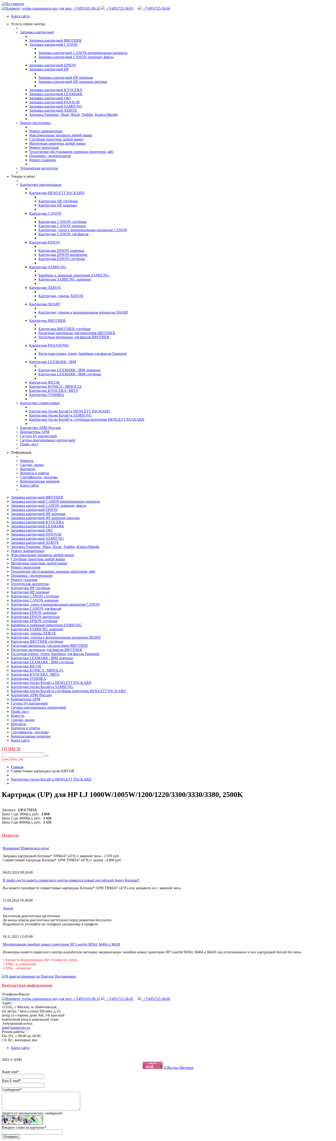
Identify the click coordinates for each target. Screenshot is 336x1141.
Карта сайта (20, 16)
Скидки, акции (32, 465)
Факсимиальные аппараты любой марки (60, 135)
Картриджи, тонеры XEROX (60, 296)
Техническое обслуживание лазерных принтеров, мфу (71, 152)
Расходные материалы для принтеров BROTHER (76, 333)
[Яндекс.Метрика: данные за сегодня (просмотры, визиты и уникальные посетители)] (178, 1068)
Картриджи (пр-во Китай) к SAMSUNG (60, 415)
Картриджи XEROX (45, 288)
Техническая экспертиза (39, 168)
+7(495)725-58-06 (155, 8)
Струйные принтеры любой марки (56, 139)
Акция (8, 908)
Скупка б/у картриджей (38, 436)
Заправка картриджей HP (49, 69)
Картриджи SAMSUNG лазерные (64, 279)
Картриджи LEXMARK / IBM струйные (69, 374)
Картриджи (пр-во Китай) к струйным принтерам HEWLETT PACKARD (86, 419)
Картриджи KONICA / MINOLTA (55, 386)
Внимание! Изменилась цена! (26, 848)
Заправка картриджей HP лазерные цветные (72, 82)
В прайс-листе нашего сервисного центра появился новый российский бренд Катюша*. (71, 880)
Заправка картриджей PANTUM (54, 102)
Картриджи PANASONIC (49, 345)
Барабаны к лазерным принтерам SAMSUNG (73, 275)
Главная (17, 767)
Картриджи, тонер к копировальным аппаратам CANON (82, 230)
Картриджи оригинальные (40, 185)
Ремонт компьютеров (45, 131)
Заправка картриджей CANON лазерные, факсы (76, 57)
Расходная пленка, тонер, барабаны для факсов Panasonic (82, 353)
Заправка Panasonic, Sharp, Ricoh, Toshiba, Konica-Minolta (73, 115)
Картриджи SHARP (44, 304)
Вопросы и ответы (34, 473)
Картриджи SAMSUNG (47, 267)
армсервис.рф (12, 759)
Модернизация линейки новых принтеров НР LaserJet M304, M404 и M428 (61, 944)
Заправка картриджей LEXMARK (56, 94)
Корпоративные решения (39, 481)
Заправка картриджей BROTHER (55, 40)
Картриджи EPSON (44, 242)
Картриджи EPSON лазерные (61, 250)
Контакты (27, 469)
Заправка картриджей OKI (50, 98)
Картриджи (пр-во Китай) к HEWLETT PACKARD (69, 411)
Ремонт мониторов (44, 147)
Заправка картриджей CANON (53, 44)
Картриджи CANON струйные (62, 222)
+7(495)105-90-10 (86, 8)
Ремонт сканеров (42, 160)
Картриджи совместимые (40, 403)
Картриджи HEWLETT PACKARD (56, 193)
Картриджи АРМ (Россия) (40, 428)
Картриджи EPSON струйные (61, 259)
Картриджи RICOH (44, 382)
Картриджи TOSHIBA (46, 395)
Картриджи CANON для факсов (63, 234)
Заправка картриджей (37, 32)
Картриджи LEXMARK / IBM (52, 362)
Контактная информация (27, 985)
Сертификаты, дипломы (39, 477)
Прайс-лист (29, 444)
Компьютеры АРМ (34, 432)
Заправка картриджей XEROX (53, 110)
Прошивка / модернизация (50, 156)
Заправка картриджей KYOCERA (55, 90)
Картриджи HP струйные (58, 201)
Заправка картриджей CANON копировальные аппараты (83, 53)
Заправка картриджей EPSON (52, 65)
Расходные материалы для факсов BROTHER (73, 337)
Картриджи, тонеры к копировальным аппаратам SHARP (83, 312)
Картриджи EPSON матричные (62, 255)
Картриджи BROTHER (47, 321)
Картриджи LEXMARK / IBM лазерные (69, 370)
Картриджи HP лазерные (57, 205)
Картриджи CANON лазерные (62, 226)
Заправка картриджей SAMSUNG (55, 106)
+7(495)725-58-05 (119, 8)
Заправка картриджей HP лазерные (65, 77)
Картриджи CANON (45, 213)
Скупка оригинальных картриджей (47, 440)
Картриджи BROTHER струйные (64, 329)
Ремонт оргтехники (35, 123)
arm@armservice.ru (16, 1028)
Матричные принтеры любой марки (57, 143)
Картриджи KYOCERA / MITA (53, 391)
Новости (27, 461)
